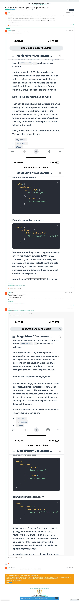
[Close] (73, 575)
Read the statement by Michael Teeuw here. (39, 4)
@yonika (13, 30)
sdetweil (9, 30)
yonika (9, 12)
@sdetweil (13, 308)
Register (7, 582)
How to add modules (10, 283)
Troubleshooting (12, 9)
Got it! (56, 598)
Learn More (50, 598)
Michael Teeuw (43, 595)
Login (10, 582)
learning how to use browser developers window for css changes (16, 285)
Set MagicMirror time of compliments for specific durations (24, 310)
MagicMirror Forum (9, 1)
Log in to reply (71, 9)
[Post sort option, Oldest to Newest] (67, 10)
